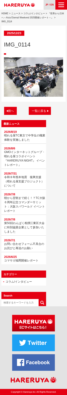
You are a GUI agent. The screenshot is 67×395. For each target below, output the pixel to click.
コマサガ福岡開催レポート (21, 260)
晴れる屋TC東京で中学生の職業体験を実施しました (24, 137)
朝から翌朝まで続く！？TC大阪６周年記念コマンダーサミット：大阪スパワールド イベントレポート (24, 204)
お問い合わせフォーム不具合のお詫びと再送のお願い (24, 246)
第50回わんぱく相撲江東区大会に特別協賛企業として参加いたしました (24, 227)
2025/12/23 (14, 33)
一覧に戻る (39, 110)
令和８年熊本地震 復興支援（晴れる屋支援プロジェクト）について (24, 181)
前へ (11, 110)
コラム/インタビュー (19, 281)
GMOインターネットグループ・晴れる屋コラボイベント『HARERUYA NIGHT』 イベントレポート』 (24, 158)
